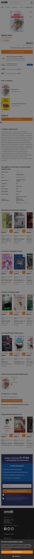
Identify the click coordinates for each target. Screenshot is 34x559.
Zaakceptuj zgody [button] (17, 552)
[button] (17, 556)
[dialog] (17, 549)
